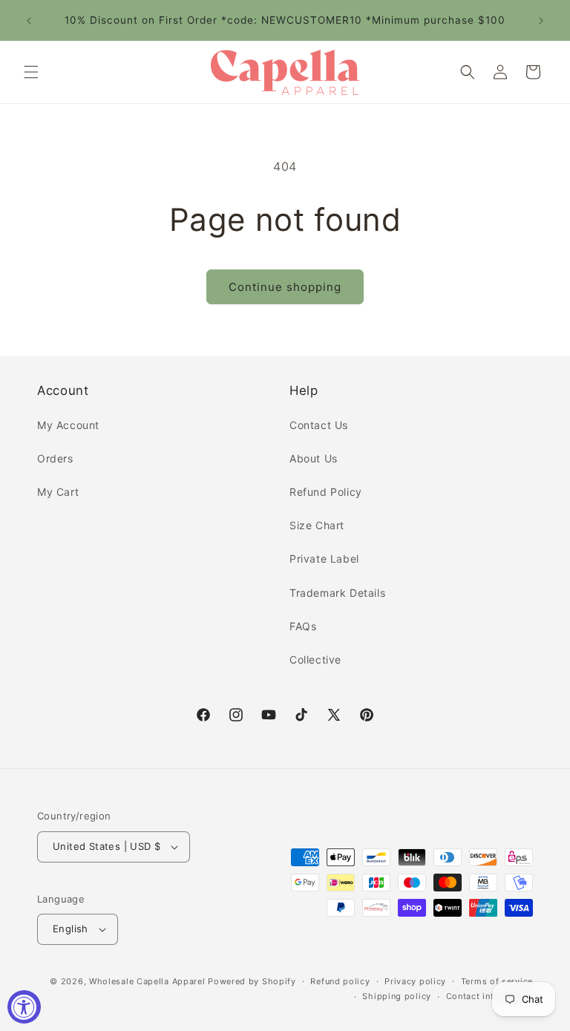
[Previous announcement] (29, 20)
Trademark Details (337, 592)
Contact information (489, 996)
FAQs (302, 626)
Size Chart (316, 525)
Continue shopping (285, 287)
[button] (31, 72)
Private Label (324, 558)
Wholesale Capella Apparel (147, 981)
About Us (313, 458)
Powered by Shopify (252, 981)
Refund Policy (325, 491)
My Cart (58, 491)
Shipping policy (396, 996)
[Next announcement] (541, 20)
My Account (68, 425)
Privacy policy (415, 981)
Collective (315, 659)
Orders (55, 458)
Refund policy (340, 981)
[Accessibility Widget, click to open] (24, 1007)
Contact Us (318, 425)
